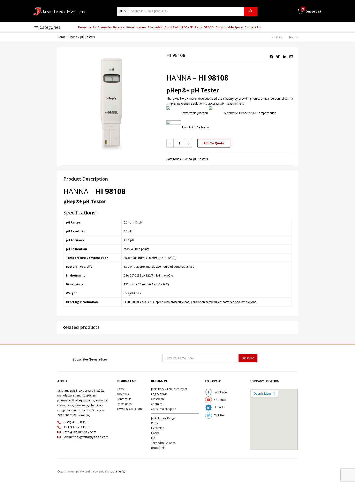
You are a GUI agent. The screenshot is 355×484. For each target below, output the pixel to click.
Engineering (158, 394)
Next (291, 37)
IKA (153, 438)
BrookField (172, 27)
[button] (123, 11)
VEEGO (209, 27)
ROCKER (187, 27)
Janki (92, 27)
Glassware (158, 399)
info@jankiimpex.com (79, 432)
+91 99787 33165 (76, 427)
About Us (122, 394)
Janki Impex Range (163, 418)
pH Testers (87, 37)
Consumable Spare (229, 27)
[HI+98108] (278, 56)
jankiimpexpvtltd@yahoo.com (85, 437)
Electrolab (155, 27)
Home (82, 27)
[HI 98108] (271, 56)
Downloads (124, 404)
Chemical (157, 404)
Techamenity (117, 471)
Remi (198, 27)
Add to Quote (214, 143)
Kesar (130, 27)
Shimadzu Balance (111, 27)
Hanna (141, 27)
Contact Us (253, 27)
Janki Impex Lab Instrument (169, 389)
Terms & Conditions (129, 409)
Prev (279, 37)
